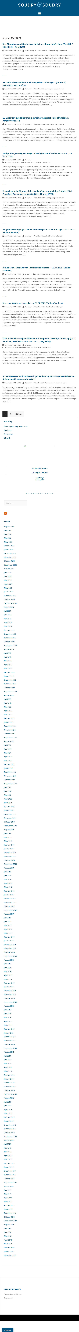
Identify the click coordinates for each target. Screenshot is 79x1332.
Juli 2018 (7, 872)
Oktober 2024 (9, 599)
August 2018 (9, 868)
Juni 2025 (7, 576)
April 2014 (8, 1067)
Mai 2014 (7, 1063)
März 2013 (8, 1113)
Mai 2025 (7, 580)
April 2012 (8, 1156)
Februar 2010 (9, 1248)
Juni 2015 (7, 1014)
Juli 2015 (7, 1010)
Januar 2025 (8, 592)
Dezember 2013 (10, 1083)
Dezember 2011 (10, 1171)
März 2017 (8, 933)
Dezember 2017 (10, 898)
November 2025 (10, 557)
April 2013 (8, 1109)
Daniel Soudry (29, 51)
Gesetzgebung (50, 89)
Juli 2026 (7, 530)
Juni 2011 (7, 1190)
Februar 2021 (9, 764)
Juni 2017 (7, 921)
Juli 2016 (7, 964)
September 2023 (10, 645)
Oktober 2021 (9, 734)
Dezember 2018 (10, 852)
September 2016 (10, 956)
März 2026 (8, 542)
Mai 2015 (7, 1017)
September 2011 (10, 1182)
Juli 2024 (7, 611)
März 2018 (8, 887)
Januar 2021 (8, 768)
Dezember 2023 (10, 634)
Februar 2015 (9, 1029)
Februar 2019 (9, 845)
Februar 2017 (9, 937)
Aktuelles (48, 236)
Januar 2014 (8, 1079)
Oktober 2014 (9, 1044)
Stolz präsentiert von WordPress (15, 1318)
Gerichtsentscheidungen (22, 162)
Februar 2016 (9, 983)
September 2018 (10, 864)
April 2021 (8, 757)
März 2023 (8, 668)
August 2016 (9, 960)
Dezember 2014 (10, 1037)
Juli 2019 (7, 833)
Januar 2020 (8, 810)
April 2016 (8, 975)
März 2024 (8, 626)
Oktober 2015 (9, 998)
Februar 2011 (9, 1205)
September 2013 (10, 1094)
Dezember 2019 (10, 814)
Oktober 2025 (9, 561)
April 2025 (8, 584)
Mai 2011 (7, 1194)
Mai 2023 (7, 661)
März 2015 (8, 1025)
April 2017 (8, 929)
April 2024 (8, 622)
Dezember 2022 (10, 680)
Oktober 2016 (9, 952)
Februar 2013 (9, 1117)
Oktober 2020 (9, 780)
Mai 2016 (7, 971)
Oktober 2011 (9, 1179)
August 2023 (9, 649)
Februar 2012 (9, 1163)
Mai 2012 (7, 1152)
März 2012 (8, 1159)
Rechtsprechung (53, 51)
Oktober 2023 (9, 641)
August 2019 (9, 829)
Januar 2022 (8, 722)
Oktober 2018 (9, 860)
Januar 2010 (8, 1251)
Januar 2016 (8, 987)
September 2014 (10, 1048)
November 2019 (10, 818)
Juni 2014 (7, 1060)
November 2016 (10, 948)
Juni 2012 (7, 1148)
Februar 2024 (9, 630)
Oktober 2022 (9, 688)
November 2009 (10, 1255)
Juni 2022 (7, 703)
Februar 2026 (9, 546)
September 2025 (10, 565)
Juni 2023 (7, 657)
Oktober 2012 (9, 1132)
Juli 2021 (7, 745)
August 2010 (9, 1225)
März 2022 (8, 714)
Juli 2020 (7, 787)
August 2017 (9, 914)
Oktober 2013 (9, 1090)
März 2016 (8, 979)
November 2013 (10, 1086)
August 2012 (9, 1140)
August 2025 (9, 569)
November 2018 (10, 856)
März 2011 (8, 1202)
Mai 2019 (7, 837)
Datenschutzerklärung (12, 1294)
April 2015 (8, 1021)
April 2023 (8, 665)
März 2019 (8, 841)
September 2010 (10, 1221)
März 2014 (8, 1071)
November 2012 (10, 1129)
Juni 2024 (7, 615)
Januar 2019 (8, 849)
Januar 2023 (8, 676)
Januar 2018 (8, 895)
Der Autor (8, 430)
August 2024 (9, 607)
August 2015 (9, 1006)
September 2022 (10, 691)
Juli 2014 (7, 1056)
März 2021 (8, 760)
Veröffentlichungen (61, 383)
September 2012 (10, 1136)
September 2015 (10, 1002)
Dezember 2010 (10, 1213)
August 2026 (9, 526)
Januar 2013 (8, 1121)
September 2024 (10, 603)
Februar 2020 (9, 806)
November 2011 (10, 1175)
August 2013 (9, 1098)
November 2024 (10, 595)
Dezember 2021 (10, 726)
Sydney (38, 1318)
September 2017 (10, 910)
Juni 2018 (7, 875)
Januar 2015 (8, 1033)
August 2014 (9, 1052)
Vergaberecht (63, 51)
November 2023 (10, 638)
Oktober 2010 (9, 1217)
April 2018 (8, 883)
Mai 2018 (7, 879)
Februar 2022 (9, 718)
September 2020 (10, 783)
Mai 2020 (7, 795)
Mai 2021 (7, 753)
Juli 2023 (7, 653)
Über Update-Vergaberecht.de (15, 426)
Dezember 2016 (10, 944)
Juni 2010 (7, 1232)
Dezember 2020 (10, 772)
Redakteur (28, 89)
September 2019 (10, 826)
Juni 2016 (7, 967)
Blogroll (7, 438)
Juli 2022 (7, 699)
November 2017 (10, 902)
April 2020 (8, 799)
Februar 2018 (9, 891)
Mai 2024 (7, 618)
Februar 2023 (9, 672)
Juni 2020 (7, 791)
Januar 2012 (8, 1167)
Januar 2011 (8, 1209)
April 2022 (8, 711)
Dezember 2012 (10, 1125)
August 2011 (9, 1186)
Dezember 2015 (10, 990)
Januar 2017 (8, 941)
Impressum (8, 1298)
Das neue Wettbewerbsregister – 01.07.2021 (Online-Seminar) (32, 303)
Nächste (18, 414)
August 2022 (9, 695)
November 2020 (10, 776)
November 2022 (10, 684)
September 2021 (10, 737)
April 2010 (8, 1240)
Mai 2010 (7, 1236)
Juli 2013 (7, 1102)
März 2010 (8, 1244)
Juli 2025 (7, 572)
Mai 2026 (7, 538)
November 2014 (10, 1040)
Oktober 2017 (9, 906)
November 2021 (10, 730)
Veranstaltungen (57, 236)
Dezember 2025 (10, 553)
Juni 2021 (7, 749)
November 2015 (10, 994)
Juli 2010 (7, 1228)
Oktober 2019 (9, 822)
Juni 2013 (7, 1106)
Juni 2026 (7, 534)
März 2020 (8, 803)
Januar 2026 (8, 549)
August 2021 (9, 741)
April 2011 (8, 1198)
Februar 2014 (9, 1075)
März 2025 (8, 588)
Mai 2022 (7, 707)
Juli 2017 (7, 918)
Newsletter (8, 434)
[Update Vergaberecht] (39, 6)
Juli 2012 (7, 1144)
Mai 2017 (7, 925)
